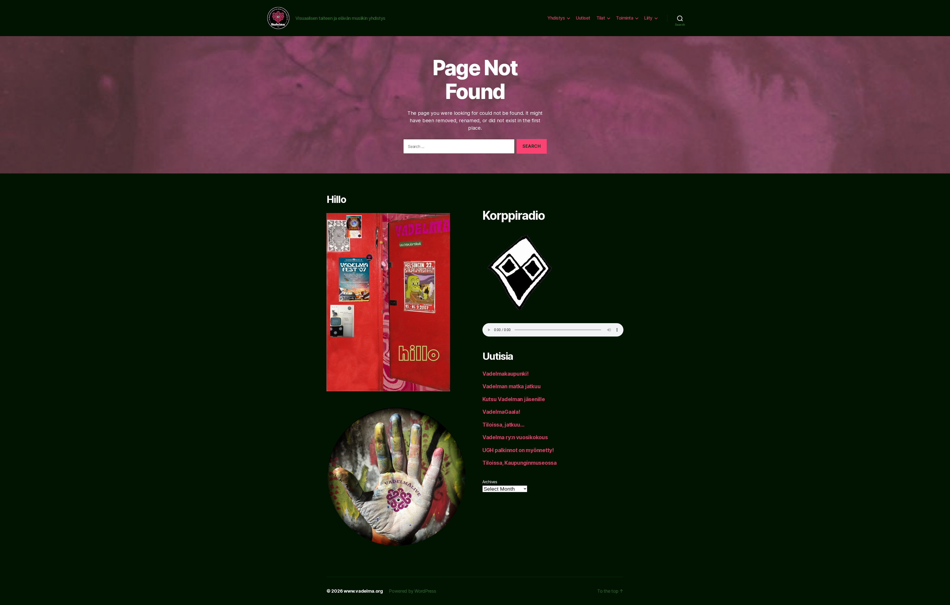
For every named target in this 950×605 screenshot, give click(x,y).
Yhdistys (556, 18)
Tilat (600, 18)
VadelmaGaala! (501, 412)
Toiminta (624, 18)
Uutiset (583, 18)
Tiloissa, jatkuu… (503, 425)
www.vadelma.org (363, 591)
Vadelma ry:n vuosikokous (515, 437)
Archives (489, 481)
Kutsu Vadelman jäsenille (513, 399)
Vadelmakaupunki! (505, 374)
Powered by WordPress (412, 591)
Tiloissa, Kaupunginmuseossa (519, 463)
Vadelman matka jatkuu (511, 386)
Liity (648, 18)
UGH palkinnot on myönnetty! (518, 450)
